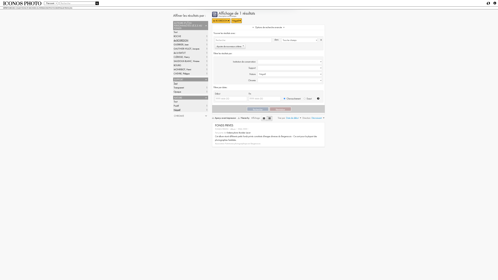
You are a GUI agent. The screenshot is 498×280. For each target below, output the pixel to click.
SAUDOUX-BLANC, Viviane (186, 61)
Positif (176, 105)
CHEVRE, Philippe (182, 73)
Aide (495, 3)
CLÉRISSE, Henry (182, 56)
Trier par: (281, 117)
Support (178, 79)
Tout (175, 32)
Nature (178, 98)
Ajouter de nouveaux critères (229, 46)
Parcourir (50, 3)
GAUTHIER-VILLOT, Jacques (186, 48)
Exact (309, 98)
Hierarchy (245, 117)
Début (217, 93)
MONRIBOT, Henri (182, 69)
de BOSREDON (181, 40)
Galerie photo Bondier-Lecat (238, 132)
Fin (250, 93)
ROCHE (177, 36)
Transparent (179, 87)
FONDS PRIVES (224, 125)
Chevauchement (293, 98)
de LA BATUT (180, 52)
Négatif (177, 109)
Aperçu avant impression (225, 117)
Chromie (179, 116)
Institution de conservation (244, 61)
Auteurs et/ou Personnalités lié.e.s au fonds (188, 25)
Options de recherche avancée (268, 27)
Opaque (177, 91)
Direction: (306, 117)
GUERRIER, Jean (181, 44)
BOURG (177, 65)
